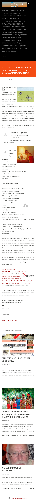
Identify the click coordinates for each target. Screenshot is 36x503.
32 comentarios (16, 488)
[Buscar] (29, 3)
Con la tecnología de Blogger (19, 498)
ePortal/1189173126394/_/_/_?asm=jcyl (18, 283)
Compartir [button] (5, 308)
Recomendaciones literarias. (11, 302)
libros (20, 300)
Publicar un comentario (9, 320)
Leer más (31, 379)
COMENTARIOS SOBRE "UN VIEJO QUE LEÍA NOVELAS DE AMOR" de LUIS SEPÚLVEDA (16, 414)
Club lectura (13, 300)
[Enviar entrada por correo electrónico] (3, 306)
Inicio (4, 56)
